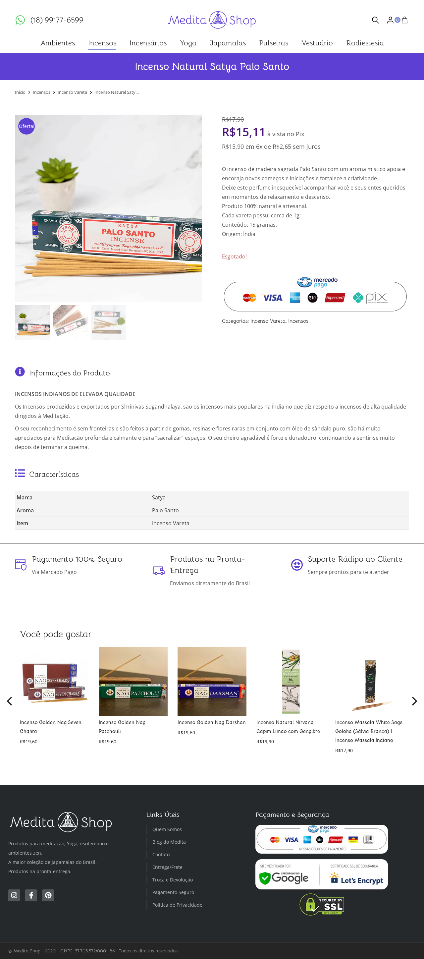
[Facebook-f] (31, 895)
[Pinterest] (48, 895)
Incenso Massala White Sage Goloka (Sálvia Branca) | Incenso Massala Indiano (368, 731)
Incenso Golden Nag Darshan (212, 722)
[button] (10, 701)
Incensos (298, 321)
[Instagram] (14, 895)
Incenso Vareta (268, 321)
